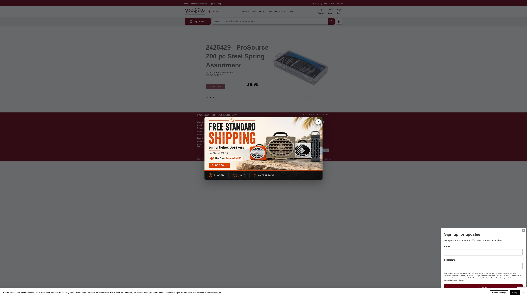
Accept (515, 292)
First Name (449, 260)
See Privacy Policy (213, 292)
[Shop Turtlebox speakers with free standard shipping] (263, 148)
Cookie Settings (499, 292)
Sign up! (483, 288)
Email (447, 246)
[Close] (523, 230)
